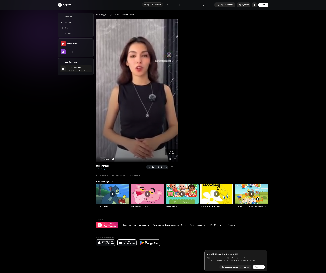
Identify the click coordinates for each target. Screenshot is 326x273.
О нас (192, 5)
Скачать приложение (176, 5)
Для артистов (204, 5)
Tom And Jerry (102, 206)
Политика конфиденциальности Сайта (169, 225)
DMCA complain (217, 225)
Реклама (231, 225)
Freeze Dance (171, 206)
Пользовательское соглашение (135, 225)
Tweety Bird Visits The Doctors (213, 206)
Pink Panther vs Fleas (139, 206)
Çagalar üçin (115, 14)
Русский (245, 5)
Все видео (101, 14)
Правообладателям (198, 225)
